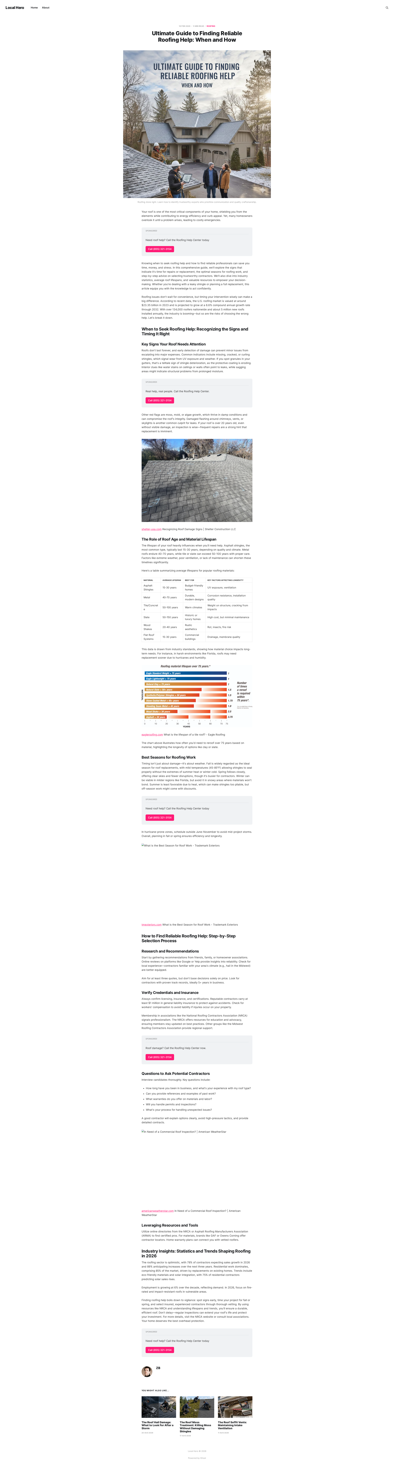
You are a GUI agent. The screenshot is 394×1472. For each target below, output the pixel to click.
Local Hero (15, 8)
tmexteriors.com (152, 924)
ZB (158, 1368)
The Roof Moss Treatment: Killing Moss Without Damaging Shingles (195, 1427)
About (45, 7)
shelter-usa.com (152, 529)
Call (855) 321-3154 (160, 249)
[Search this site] (387, 7)
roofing (211, 26)
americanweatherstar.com (158, 1210)
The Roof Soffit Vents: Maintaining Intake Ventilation (232, 1425)
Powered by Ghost (197, 1458)
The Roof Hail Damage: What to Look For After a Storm (157, 1425)
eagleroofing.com (152, 734)
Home (34, 7)
